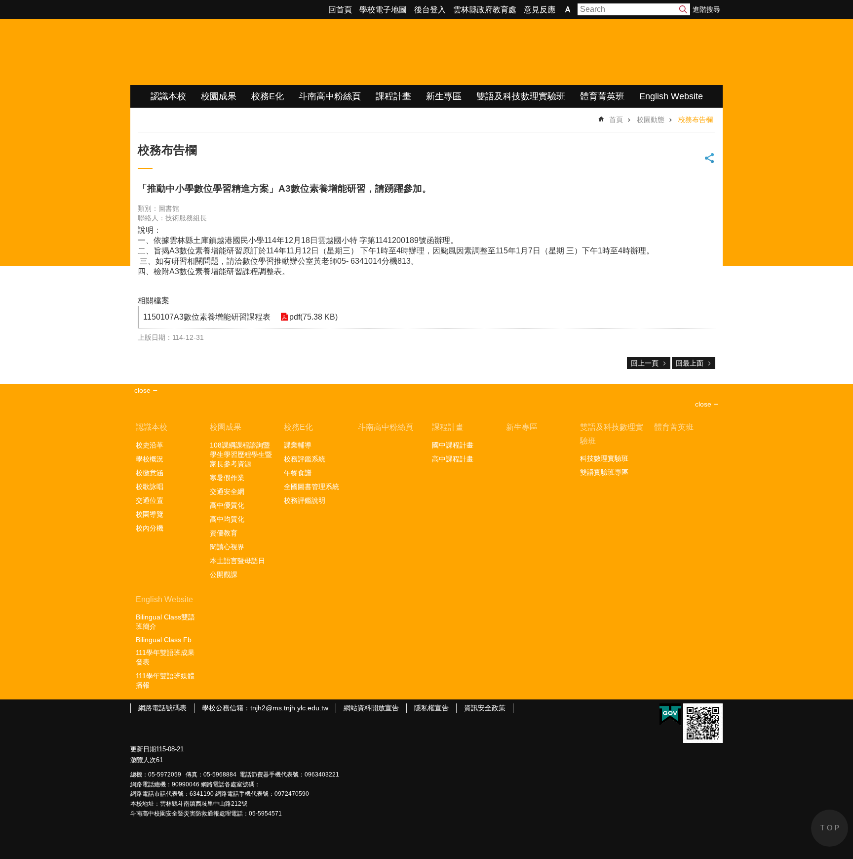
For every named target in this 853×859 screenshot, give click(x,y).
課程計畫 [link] (393, 96)
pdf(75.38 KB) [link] (313, 317)
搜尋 (683, 9)
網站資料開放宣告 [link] (371, 708)
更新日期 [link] (143, 749)
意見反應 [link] (539, 9)
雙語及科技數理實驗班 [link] (520, 96)
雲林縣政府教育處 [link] (484, 9)
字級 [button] (568, 9)
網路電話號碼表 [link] (162, 708)
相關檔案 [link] (153, 300)
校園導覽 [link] (149, 514)
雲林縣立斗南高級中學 (234, 52)
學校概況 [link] (149, 459)
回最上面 (689, 363)
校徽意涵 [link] (149, 473)
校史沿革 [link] (149, 445)
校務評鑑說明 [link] (304, 500)
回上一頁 (645, 363)
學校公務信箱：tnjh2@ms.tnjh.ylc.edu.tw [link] (265, 708)
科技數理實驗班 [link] (604, 458)
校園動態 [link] (650, 119)
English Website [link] (671, 96)
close (703, 404)
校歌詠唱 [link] (149, 487)
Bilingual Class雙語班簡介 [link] (165, 621)
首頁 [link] (616, 119)
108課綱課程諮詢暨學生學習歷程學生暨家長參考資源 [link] (241, 454)
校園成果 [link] (218, 96)
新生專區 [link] (444, 96)
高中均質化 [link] (227, 519)
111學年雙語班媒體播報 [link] (165, 680)
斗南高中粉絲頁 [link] (330, 96)
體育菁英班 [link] (602, 96)
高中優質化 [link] (227, 505)
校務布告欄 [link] (695, 119)
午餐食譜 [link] (297, 473)
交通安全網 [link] (227, 491)
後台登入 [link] (430, 9)
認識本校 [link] (168, 96)
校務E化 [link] (267, 96)
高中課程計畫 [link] (452, 459)
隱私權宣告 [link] (431, 708)
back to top (829, 828)
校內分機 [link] (149, 528)
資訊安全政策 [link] (484, 708)
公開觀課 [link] (223, 574)
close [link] (142, 390)
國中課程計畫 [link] (452, 445)
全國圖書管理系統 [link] (311, 487)
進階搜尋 (706, 9)
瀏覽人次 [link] (143, 760)
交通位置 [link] (149, 500)
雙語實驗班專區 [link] (604, 472)
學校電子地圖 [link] (383, 9)
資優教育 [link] (223, 533)
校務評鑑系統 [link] (304, 459)
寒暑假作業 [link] (227, 478)
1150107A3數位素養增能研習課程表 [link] (207, 317)
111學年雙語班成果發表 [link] (165, 657)
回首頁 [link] (340, 9)
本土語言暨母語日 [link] (237, 561)
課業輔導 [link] (297, 445)
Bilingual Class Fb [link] (164, 640)
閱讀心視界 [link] (227, 547)
